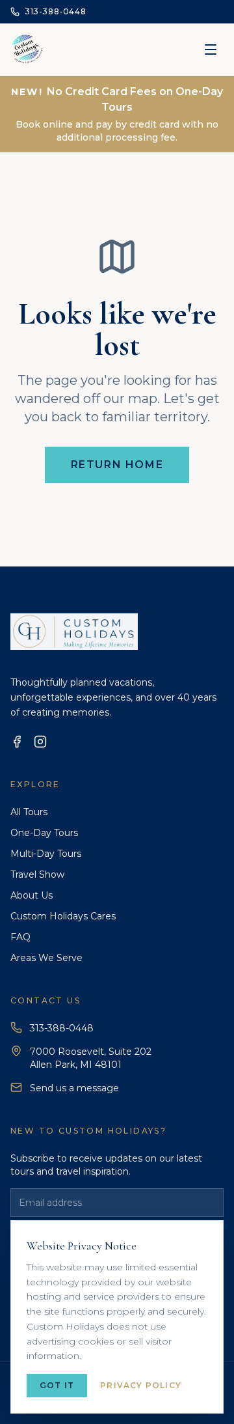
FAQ (20, 937)
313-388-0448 (62, 1028)
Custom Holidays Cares (63, 916)
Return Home (117, 464)
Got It (57, 1385)
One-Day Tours (44, 833)
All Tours (28, 812)
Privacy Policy (140, 1385)
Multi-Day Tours (45, 853)
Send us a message (74, 1088)
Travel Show (37, 874)
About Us (31, 895)
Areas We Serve (46, 958)
